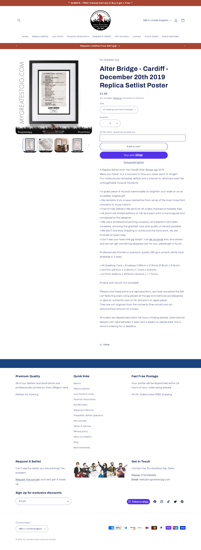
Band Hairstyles (82, 448)
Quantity (104, 117)
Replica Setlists (82, 389)
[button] (19, 20)
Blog (76, 442)
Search (77, 383)
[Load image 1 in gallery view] (30, 145)
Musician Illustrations (85, 399)
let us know (156, 239)
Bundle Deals (81, 405)
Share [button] (106, 345)
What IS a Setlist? (83, 437)
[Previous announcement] (16, 46)
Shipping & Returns (83, 410)
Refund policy (81, 431)
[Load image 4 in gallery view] (77, 145)
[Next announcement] (184, 46)
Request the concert (28, 479)
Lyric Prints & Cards (84, 394)
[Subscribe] (67, 501)
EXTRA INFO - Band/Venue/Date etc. (118, 132)
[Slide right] (88, 145)
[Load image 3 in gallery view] (61, 145)
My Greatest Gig (30, 539)
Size (102, 104)
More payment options (134, 162)
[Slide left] (19, 145)
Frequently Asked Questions (88, 415)
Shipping (117, 98)
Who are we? (80, 421)
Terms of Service (82, 426)
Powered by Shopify (47, 539)
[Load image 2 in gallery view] (46, 145)
